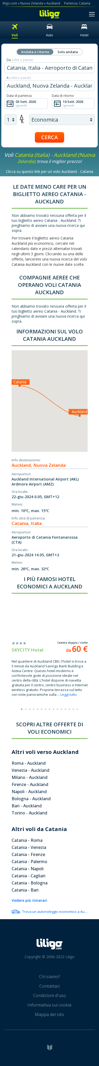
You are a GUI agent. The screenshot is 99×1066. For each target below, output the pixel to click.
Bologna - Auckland (31, 799)
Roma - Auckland (29, 763)
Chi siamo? (49, 976)
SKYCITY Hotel (27, 650)
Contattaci (49, 986)
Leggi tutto (68, 694)
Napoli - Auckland (29, 791)
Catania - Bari (25, 890)
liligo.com (10, 3)
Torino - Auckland (29, 813)
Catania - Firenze (28, 854)
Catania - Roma (27, 840)
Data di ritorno (63, 95)
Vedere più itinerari (29, 900)
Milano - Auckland (30, 777)
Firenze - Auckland (30, 784)
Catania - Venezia (29, 847)
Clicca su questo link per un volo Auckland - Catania (49, 171)
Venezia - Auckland (30, 770)
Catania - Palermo (29, 861)
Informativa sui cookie (49, 1005)
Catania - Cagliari (28, 876)
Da (20, 60)
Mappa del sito (49, 1014)
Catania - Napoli (28, 869)
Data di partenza (19, 95)
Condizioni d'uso (49, 995)
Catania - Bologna (30, 883)
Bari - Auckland (27, 806)
